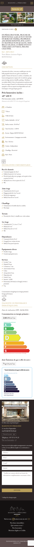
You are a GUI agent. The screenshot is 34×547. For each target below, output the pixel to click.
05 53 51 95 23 (14, 438)
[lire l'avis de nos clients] (2, 3)
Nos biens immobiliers (17, 523)
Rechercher (15, 9)
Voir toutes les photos (16, 25)
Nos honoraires (17, 528)
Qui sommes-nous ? (17, 525)
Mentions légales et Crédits (17, 530)
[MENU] (31, 3)
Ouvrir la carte (7, 434)
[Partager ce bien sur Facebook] (15, 29)
